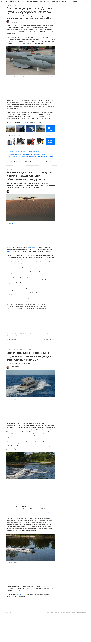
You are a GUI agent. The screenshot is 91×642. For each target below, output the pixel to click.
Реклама (10, 641)
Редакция (48, 641)
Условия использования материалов (58, 641)
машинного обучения (12, 251)
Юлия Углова (13, 21)
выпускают (40, 300)
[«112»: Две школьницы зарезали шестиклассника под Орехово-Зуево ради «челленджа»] (15, 627)
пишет (49, 31)
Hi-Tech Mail (20, 169)
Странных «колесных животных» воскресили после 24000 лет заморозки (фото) (30, 156)
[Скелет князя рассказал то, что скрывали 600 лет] (75, 627)
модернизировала (36, 423)
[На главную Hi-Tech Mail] (5, 1)
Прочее (14, 5)
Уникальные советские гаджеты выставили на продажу (23, 151)
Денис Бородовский (14, 366)
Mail (2, 641)
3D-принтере (51, 512)
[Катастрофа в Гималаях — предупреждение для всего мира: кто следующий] (35, 627)
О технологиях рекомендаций (71, 641)
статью (20, 594)
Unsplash (12, 223)
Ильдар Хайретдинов (15, 190)
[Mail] (2, 1)
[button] (30, 60)
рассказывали (16, 333)
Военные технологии (28, 169)
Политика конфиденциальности (83, 641)
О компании (6, 641)
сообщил (32, 247)
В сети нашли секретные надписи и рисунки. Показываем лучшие (26, 154)
